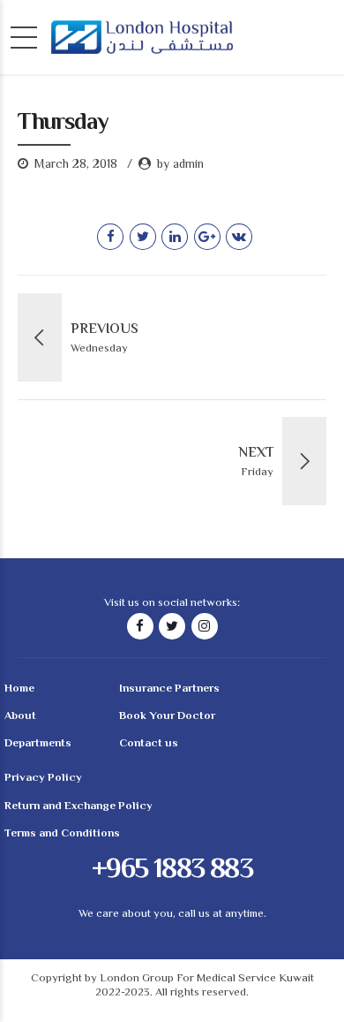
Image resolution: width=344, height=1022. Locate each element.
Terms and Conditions (62, 834)
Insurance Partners (169, 689)
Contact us (148, 744)
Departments (37, 744)
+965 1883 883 (172, 870)
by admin (180, 165)
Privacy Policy (43, 778)
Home (19, 689)
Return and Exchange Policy (78, 806)
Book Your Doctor (167, 716)
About (20, 716)
